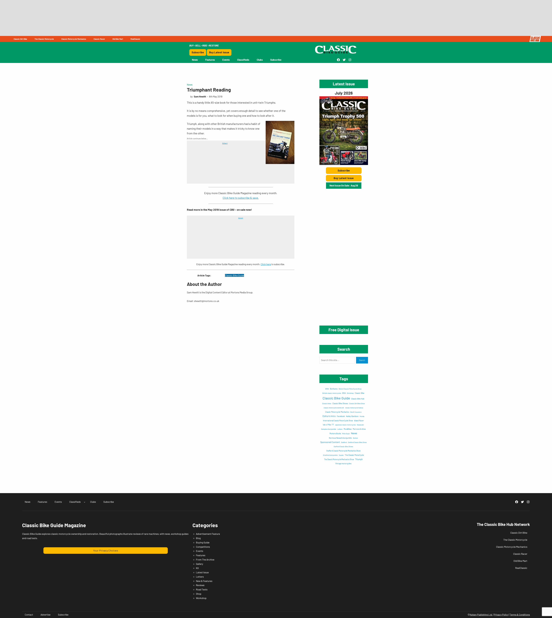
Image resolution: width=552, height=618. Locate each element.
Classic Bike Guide (234, 275)
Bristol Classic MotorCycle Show (350, 389)
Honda (362, 416)
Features (200, 555)
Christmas (350, 393)
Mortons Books (335, 433)
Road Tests (201, 589)
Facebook (341, 416)
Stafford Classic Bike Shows (343, 446)
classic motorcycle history (354, 408)
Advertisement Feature (208, 533)
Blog (198, 538)
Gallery (199, 563)
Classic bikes (326, 403)
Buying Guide (202, 542)
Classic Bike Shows (340, 403)
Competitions (203, 546)
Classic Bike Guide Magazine (54, 525)
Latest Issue (202, 572)
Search (362, 360)
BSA (344, 393)
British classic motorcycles (331, 393)
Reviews (200, 585)
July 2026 (344, 92)
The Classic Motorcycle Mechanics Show (339, 459)
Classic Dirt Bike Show (357, 403)
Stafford (344, 442)
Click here (266, 264)
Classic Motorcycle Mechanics (337, 412)
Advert (225, 143)
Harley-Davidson (352, 416)
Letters (340, 429)
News (189, 84)
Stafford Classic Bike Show (357, 442)
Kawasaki (360, 425)
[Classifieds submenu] (84, 502)
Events (199, 550)
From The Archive (205, 559)
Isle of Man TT (328, 425)
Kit (197, 568)
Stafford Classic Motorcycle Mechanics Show (343, 451)
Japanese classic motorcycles (345, 425)
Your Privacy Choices (105, 550)
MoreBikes (348, 429)
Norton (355, 438)
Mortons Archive (359, 429)
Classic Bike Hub (357, 399)
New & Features (204, 580)
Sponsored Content (330, 442)
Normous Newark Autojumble (340, 438)
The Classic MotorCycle (354, 455)
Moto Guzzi (346, 433)
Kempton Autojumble (328, 429)
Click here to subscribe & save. (241, 197)
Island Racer (359, 420)
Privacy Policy (501, 614)
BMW (327, 389)
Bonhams (334, 389)
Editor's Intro (329, 416)
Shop (198, 593)
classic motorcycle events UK (334, 408)
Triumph (359, 459)
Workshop (201, 598)
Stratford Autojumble (330, 455)
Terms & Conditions (520, 614)
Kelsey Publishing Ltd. (481, 614)
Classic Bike (359, 393)
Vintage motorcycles (343, 463)
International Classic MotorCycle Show (338, 421)
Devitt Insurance (356, 412)
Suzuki (341, 455)
